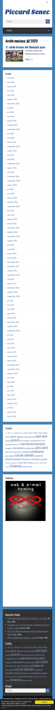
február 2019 (12, 219)
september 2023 (13, 129)
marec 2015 (11, 352)
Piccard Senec (27, 12)
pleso (19, 452)
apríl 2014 (11, 382)
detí (38, 436)
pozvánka (9, 456)
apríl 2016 (11, 314)
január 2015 (11, 361)
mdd (22, 444)
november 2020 (13, 176)
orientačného (29, 448)
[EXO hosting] (25, 520)
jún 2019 (10, 211)
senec (29, 455)
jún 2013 (10, 391)
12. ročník (24, 433)
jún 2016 (10, 305)
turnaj (30, 463)
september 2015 (13, 331)
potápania (26, 452)
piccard (42, 448)
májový (8, 448)
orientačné (18, 448)
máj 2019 (10, 215)
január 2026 (11, 87)
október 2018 (12, 232)
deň (44, 436)
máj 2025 (10, 95)
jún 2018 (10, 245)
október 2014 (12, 374)
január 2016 (11, 318)
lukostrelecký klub (37, 441)
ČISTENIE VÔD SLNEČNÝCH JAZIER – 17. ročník (27, 619)
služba (7, 463)
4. (6, 433)
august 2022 (12, 151)
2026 (7, 437)
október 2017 (12, 271)
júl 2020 (10, 189)
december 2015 (13, 322)
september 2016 (13, 296)
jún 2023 (10, 134)
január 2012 (11, 412)
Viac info (4, 708)
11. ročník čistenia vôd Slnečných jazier (25, 47)
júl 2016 (10, 301)
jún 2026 (10, 78)
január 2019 (11, 224)
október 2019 (12, 202)
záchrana (36, 463)
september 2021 (13, 164)
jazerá (15, 440)
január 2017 (11, 284)
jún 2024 (10, 112)
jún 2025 (10, 91)
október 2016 (12, 292)
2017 (31, 433)
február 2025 (12, 99)
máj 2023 (10, 138)
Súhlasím (44, 702)
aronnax (31, 437)
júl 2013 (10, 386)
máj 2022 (10, 159)
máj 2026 (10, 82)
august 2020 (12, 185)
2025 (45, 433)
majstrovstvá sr (12, 444)
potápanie (37, 451)
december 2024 (13, 104)
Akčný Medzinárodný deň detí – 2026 (21, 638)
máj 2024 (10, 117)
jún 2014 (10, 378)
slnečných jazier (39, 459)
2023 (40, 433)
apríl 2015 (11, 348)
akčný (13, 436)
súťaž (20, 463)
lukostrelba (25, 441)
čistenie (16, 466)
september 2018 (13, 236)
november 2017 (13, 266)
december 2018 (13, 228)
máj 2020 (10, 194)
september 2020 (13, 181)
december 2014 (13, 365)
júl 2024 (10, 108)
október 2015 (12, 326)
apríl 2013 (11, 395)
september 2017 (13, 275)
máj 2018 (10, 249)
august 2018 (12, 241)
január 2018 (11, 258)
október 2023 (12, 125)
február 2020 (12, 198)
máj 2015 (10, 344)
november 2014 (13, 369)
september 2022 (13, 147)
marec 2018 (11, 254)
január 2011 (11, 416)
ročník (19, 455)
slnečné (39, 456)
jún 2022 (10, 155)
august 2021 (12, 168)
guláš (7, 441)
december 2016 (13, 288)
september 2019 (13, 206)
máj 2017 (10, 279)
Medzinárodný (35, 444)
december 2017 (13, 262)
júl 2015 (10, 335)
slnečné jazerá (13, 459)
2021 (35, 433)
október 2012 (12, 404)
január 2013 (11, 399)
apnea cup (22, 437)
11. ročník (15, 433)
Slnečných (26, 459)
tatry (25, 463)
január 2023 (11, 142)
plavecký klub (11, 452)
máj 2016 (10, 309)
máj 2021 (10, 172)
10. (9, 433)
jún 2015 (10, 339)
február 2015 (12, 356)
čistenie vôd (27, 467)
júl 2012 (10, 408)
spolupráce (13, 463)
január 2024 (11, 121)
